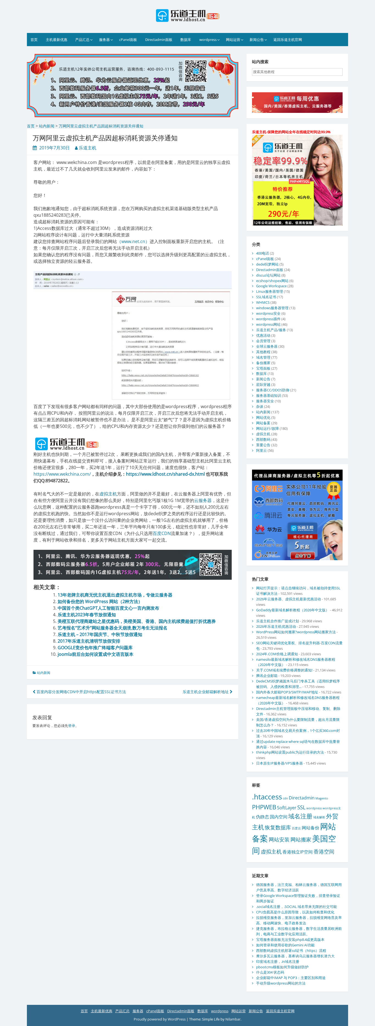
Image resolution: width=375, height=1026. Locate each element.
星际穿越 (263, 384)
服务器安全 (265, 400)
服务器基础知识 (268, 395)
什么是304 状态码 (270, 972)
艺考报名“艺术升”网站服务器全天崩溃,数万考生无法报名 (112, 628)
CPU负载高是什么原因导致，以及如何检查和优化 (295, 912)
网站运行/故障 (267, 428)
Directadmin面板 (158, 39)
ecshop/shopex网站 (272, 280)
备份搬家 (263, 362)
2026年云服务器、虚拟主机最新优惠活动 (288, 598)
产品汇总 (82, 39)
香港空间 (324, 851)
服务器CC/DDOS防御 (272, 389)
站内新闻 (43, 672)
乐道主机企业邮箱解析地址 (206, 691)
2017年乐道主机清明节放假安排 (89, 641)
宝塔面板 (263, 368)
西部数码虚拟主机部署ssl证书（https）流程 (291, 950)
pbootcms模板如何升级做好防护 (282, 966)
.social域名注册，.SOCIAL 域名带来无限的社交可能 (296, 906)
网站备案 (263, 422)
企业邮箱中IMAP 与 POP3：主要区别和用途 (291, 977)
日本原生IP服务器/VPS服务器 (279, 763)
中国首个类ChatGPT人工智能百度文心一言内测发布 (108, 608)
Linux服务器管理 (269, 291)
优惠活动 (263, 335)
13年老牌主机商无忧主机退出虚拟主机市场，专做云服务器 (115, 595)
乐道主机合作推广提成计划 (277, 620)
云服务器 (203, 500)
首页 (34, 39)
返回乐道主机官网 (287, 39)
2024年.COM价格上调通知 (277, 653)
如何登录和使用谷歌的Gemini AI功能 (285, 945)
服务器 (104, 39)
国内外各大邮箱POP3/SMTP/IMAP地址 (287, 692)
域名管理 (263, 357)
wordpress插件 (268, 318)
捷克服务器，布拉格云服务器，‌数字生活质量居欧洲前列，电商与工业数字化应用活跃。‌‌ (299, 931)
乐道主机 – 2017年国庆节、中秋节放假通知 (100, 634)
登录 (71, 725)
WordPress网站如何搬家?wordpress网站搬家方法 (296, 631)
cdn (285, 798)
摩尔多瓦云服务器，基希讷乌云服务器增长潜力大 (295, 955)
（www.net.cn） (133, 241)
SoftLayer (286, 808)
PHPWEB (264, 807)
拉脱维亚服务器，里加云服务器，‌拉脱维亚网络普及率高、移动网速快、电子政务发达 (299, 920)
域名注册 (300, 816)
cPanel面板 (128, 39)
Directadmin (302, 798)
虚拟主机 (108, 494)
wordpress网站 (268, 324)
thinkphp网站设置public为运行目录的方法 (290, 752)
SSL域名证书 (266, 296)
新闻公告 (257, 39)
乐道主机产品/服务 (271, 329)
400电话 (262, 253)
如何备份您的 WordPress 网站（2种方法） (100, 601)
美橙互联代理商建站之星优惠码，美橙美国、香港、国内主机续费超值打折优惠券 (137, 621)
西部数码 (263, 439)
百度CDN (162, 533)
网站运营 (233, 39)
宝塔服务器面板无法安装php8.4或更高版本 (290, 939)
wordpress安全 (268, 313)
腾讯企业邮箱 (267, 675)
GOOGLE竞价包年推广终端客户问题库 (95, 648)
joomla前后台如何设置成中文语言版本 (95, 654)
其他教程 (263, 351)
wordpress (208, 39)
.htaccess (267, 797)
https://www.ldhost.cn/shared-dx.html (165, 474)
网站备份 (310, 828)
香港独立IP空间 (297, 852)
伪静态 (262, 817)
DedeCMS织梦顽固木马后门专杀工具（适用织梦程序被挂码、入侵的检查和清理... (298, 684)
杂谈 (259, 406)
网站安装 (279, 839)
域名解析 (319, 817)
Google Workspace (271, 285)
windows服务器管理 (272, 307)
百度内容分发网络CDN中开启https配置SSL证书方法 (80, 691)
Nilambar (232, 1019)
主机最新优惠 (56, 39)
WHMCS (263, 302)
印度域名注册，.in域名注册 (277, 961)
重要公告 (263, 444)
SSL (301, 807)
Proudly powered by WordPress (160, 1019)
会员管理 (263, 340)
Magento (321, 798)
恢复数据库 (278, 827)
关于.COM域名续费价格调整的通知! (284, 670)
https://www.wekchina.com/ (62, 474)
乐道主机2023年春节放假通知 (87, 615)
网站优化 (263, 417)
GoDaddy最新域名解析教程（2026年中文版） (292, 609)
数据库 (185, 39)
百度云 (296, 828)
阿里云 (261, 450)
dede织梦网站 (267, 264)
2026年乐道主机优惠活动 (276, 626)
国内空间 (278, 817)
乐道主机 (87, 148)
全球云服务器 (267, 346)
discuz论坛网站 (268, 275)
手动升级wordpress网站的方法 (281, 983)
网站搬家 (300, 839)
